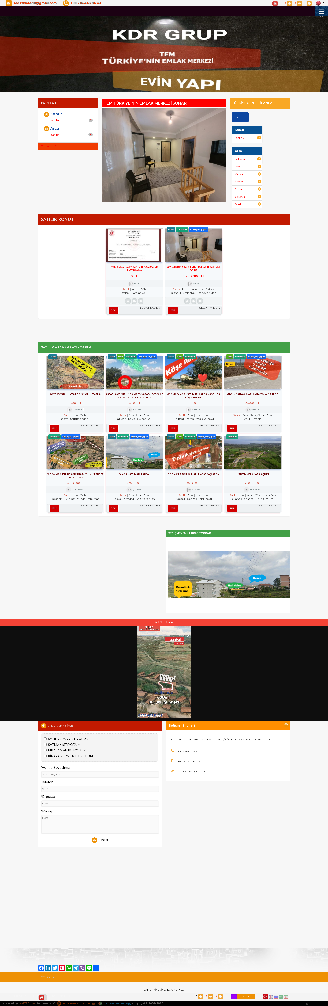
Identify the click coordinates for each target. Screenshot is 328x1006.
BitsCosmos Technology (79, 1003)
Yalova (247, 174)
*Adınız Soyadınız (55, 768)
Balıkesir (247, 158)
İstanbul (247, 137)
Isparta (247, 166)
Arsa (54, 128)
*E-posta (48, 797)
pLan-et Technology (117, 1003)
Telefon (47, 782)
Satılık (71, 120)
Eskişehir (247, 189)
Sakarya (247, 196)
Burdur (247, 204)
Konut (56, 114)
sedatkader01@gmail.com (35, 3)
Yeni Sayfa (47, 976)
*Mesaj (46, 811)
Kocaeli (247, 181)
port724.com (27, 1003)
